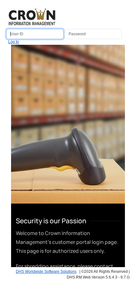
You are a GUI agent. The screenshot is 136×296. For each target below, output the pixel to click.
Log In (13, 42)
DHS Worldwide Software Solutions (46, 271)
